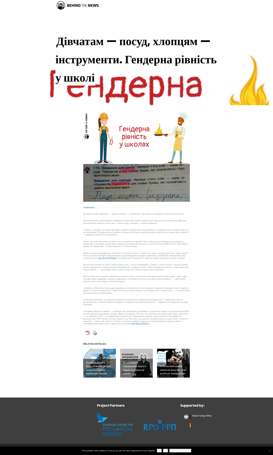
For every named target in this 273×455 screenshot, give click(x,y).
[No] (269, 450)
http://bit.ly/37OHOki (107, 258)
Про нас (214, 6)
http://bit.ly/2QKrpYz (140, 323)
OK (159, 450)
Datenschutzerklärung (180, 450)
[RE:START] (77, 5)
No (165, 450)
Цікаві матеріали (165, 6)
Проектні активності (191, 6)
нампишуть (89, 207)
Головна (147, 6)
